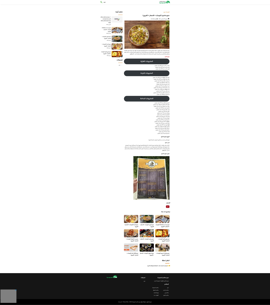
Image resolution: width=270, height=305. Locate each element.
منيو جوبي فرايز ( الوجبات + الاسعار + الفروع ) (163, 240)
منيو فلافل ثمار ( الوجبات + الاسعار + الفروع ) (132, 254)
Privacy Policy (126, 302)
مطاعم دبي (167, 293)
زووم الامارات (156, 293)
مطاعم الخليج (166, 295)
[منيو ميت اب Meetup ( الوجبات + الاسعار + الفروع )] (117, 30)
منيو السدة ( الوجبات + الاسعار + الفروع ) (131, 226)
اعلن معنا (120, 302)
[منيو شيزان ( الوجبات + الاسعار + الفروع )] (117, 39)
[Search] (101, 2)
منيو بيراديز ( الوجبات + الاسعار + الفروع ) (147, 240)
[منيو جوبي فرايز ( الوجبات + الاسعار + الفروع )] (117, 54)
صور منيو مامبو (165, 154)
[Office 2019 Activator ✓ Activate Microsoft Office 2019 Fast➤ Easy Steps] (117, 19)
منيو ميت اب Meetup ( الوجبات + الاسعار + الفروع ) (162, 226)
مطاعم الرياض (166, 290)
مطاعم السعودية (155, 288)
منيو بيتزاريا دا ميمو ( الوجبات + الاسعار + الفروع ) (162, 254)
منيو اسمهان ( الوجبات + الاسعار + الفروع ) (147, 254)
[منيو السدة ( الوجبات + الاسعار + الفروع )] (117, 46)
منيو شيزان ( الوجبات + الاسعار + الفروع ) (147, 226)
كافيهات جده (156, 295)
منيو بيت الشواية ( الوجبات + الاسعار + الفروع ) (132, 240)
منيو (105, 2)
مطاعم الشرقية (156, 290)
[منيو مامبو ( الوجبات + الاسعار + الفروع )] (146, 35)
